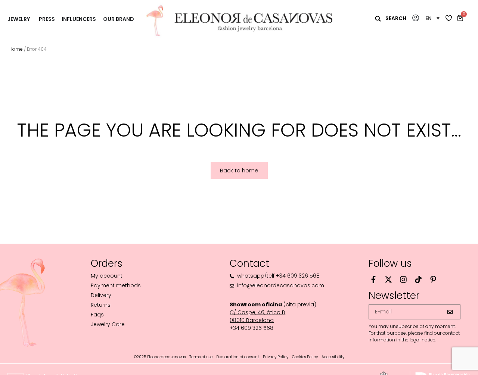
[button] (432, 18)
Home (16, 49)
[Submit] (450, 311)
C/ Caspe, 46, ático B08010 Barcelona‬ (257, 316)
